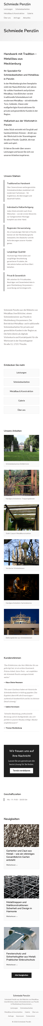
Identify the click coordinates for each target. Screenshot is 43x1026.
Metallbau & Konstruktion (14, 13)
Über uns (7, 18)
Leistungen (8, 9)
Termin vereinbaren (21, 770)
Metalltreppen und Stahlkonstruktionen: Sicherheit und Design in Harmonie (19, 907)
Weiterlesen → (12, 865)
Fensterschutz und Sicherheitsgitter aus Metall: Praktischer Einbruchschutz (21, 956)
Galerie (30, 13)
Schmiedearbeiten (23, 9)
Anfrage (17, 18)
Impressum (20, 1016)
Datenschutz (30, 1016)
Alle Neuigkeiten (21, 975)
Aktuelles (26, 18)
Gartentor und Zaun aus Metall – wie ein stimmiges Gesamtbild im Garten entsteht (20, 855)
